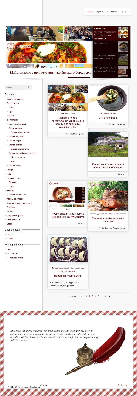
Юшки (113, 113)
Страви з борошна (17, 194)
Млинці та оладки (15, 198)
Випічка (10, 190)
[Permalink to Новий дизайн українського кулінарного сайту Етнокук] (68, 206)
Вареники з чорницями (68, 275)
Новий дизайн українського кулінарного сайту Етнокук (105, 69)
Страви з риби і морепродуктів (23, 153)
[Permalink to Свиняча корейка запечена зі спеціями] (108, 210)
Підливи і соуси (14, 178)
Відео (9, 223)
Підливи (12, 182)
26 (109, 296)
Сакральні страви (15, 215)
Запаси (10, 211)
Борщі (11, 107)
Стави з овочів (15, 128)
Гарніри (10, 169)
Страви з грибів (16, 136)
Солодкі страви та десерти (19, 203)
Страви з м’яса (15, 144)
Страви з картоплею (20, 132)
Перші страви (105, 113)
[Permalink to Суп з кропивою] (108, 110)
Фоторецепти (71, 271)
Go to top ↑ (123, 385)
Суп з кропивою (100, 43)
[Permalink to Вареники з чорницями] (68, 264)
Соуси (11, 186)
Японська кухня (16, 257)
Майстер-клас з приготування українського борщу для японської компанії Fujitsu (105, 33)
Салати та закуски (15, 99)
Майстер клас (70, 113)
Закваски (11, 207)
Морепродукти (18, 157)
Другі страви (102, 213)
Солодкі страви (56, 286)
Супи (11, 111)
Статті (10, 234)
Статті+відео (13, 253)
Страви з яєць (15, 165)
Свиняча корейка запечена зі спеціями (108, 219)
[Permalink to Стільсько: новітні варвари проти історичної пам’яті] (108, 156)
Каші (9, 173)
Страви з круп (15, 140)
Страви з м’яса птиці (20, 148)
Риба (13, 161)
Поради (10, 238)
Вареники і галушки (59, 268)
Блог (62, 113)
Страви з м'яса (113, 213)
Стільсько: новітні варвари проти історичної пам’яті (104, 57)
